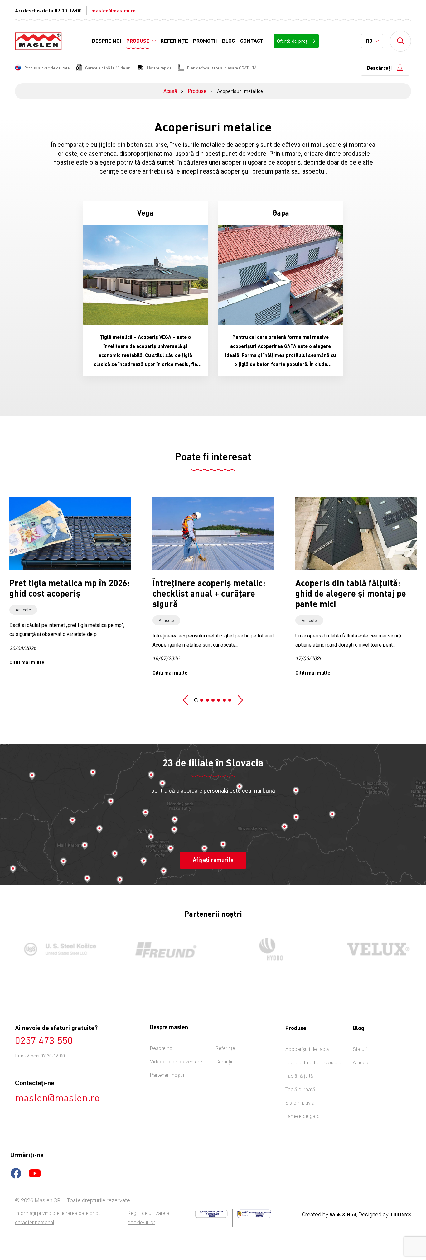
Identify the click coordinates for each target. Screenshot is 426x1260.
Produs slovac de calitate (47, 67)
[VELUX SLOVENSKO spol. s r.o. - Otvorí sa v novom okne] (371, 949)
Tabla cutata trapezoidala (313, 1063)
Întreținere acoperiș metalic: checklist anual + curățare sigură (208, 593)
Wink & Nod (343, 1215)
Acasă (170, 91)
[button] (185, 700)
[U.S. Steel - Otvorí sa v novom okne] (54, 949)
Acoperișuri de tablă (307, 1049)
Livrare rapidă (159, 67)
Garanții (223, 1062)
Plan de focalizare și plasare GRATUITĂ (222, 67)
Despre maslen (169, 1027)
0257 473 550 (44, 1040)
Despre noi (106, 40)
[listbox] (372, 41)
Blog (228, 40)
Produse (137, 40)
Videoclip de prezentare (176, 1062)
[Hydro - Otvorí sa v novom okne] (265, 949)
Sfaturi (360, 1049)
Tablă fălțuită (299, 1076)
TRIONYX (400, 1215)
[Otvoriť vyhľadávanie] (400, 41)
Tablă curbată (300, 1089)
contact (252, 40)
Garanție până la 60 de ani (108, 67)
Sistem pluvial (300, 1103)
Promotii (205, 40)
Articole (23, 609)
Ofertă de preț (292, 41)
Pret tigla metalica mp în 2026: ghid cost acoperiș (69, 588)
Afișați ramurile (213, 859)
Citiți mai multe (26, 662)
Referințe (174, 40)
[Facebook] (15, 1175)
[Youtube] (35, 1175)
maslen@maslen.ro (113, 10)
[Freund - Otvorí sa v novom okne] (160, 949)
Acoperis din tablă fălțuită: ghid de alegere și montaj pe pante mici (350, 593)
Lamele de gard (302, 1116)
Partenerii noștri (167, 1075)
